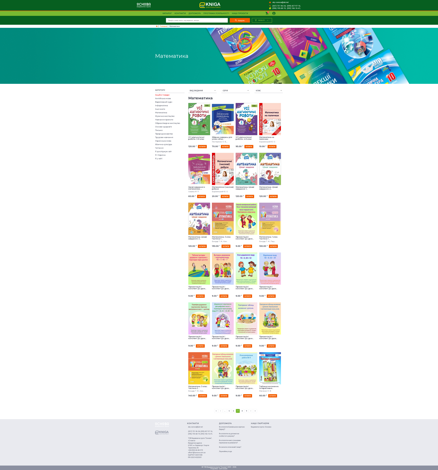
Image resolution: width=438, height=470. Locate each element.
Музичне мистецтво (165, 116)
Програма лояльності (216, 13)
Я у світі (158, 159)
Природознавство (164, 134)
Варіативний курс (163, 102)
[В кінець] (255, 411)
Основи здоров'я (163, 127)
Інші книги (160, 109)
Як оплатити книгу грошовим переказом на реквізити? (230, 441)
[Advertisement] (170, 195)
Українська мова (163, 141)
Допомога (195, 13)
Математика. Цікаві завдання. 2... (268, 188)
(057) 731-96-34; (279, 6)
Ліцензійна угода (225, 451)
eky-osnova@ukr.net (280, 2)
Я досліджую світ (163, 151)
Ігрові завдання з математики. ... (196, 188)
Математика (161, 113)
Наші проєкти (240, 13)
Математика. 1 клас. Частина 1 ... (268, 238)
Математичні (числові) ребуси (223, 188)
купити (202, 146)
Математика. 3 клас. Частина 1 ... (221, 238)
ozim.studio (223, 468)
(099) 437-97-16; (294, 6)
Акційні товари (162, 95)
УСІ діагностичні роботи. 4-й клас (244, 138)
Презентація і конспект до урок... (245, 238)
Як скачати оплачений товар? (230, 447)
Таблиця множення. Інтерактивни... (269, 387)
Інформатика (161, 106)
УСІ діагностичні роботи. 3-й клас (196, 138)
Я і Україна (160, 155)
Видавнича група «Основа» (261, 427)
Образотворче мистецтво (167, 123)
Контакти (180, 13)
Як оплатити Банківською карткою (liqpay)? (232, 428)
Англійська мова (163, 98)
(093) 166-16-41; (294, 8)
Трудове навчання (164, 137)
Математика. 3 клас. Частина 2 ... (197, 387)
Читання (159, 148)
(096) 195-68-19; (279, 8)
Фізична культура (163, 144)
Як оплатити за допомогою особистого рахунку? (229, 435)
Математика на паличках (266, 138)
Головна (163, 26)
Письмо (159, 130)
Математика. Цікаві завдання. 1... (245, 188)
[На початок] (216, 411)
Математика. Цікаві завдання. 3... (197, 238)
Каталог (167, 13)
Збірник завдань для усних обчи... (222, 138)
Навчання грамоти (164, 120)
